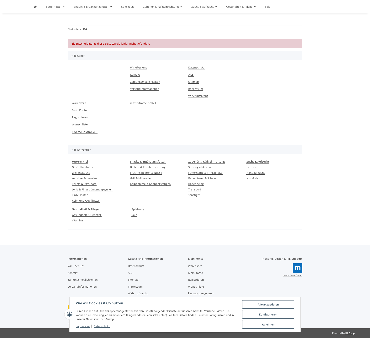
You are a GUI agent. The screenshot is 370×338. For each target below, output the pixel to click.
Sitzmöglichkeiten (199, 167)
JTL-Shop (350, 333)
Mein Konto (79, 110)
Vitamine (77, 220)
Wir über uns (138, 67)
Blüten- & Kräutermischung (148, 167)
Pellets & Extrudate (84, 184)
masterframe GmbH (143, 103)
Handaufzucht (255, 172)
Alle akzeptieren (268, 304)
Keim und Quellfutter (85, 200)
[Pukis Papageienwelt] (35, 6)
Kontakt (135, 74)
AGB (191, 74)
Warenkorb (79, 103)
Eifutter (251, 167)
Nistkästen (253, 178)
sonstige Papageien (84, 178)
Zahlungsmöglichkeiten (145, 81)
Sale (134, 215)
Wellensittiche (81, 172)
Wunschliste (80, 124)
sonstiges (194, 195)
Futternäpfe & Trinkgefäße (205, 172)
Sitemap (193, 81)
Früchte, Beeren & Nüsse (146, 172)
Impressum (83, 326)
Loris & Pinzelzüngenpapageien (92, 189)
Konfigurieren (268, 314)
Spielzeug (138, 209)
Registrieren (80, 117)
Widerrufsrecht (198, 96)
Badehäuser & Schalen (203, 178)
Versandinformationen (144, 89)
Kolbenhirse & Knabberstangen (150, 184)
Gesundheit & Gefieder (86, 215)
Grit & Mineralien (141, 178)
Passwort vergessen (84, 131)
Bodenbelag (196, 184)
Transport (194, 189)
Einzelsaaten (80, 195)
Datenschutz (102, 326)
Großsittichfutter (82, 167)
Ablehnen (268, 324)
